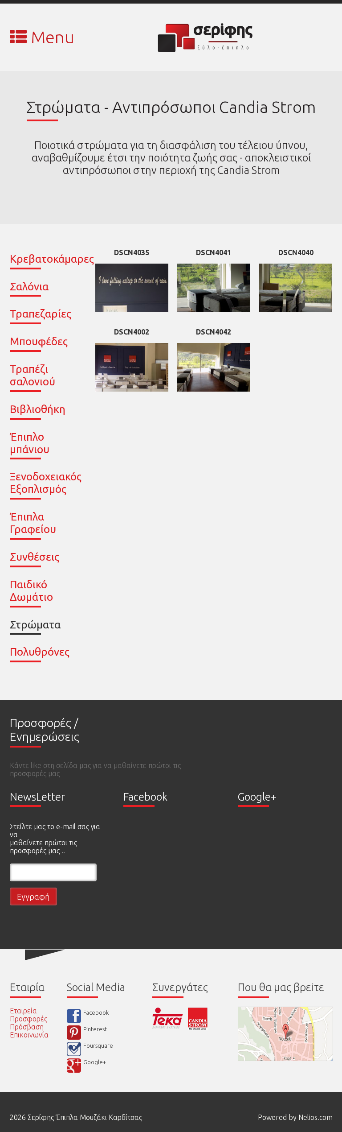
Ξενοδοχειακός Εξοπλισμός (45, 483)
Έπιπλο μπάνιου (29, 443)
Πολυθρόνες (39, 652)
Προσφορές (28, 1019)
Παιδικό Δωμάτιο (31, 590)
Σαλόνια (29, 287)
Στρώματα (35, 625)
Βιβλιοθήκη (37, 409)
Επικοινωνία (29, 1035)
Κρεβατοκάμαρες (52, 259)
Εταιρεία (23, 1011)
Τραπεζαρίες (40, 314)
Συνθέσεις (34, 557)
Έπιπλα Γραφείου (33, 523)
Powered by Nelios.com (295, 1117)
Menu (50, 37)
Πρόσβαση (27, 1027)
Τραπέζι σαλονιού (32, 375)
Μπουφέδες (39, 341)
